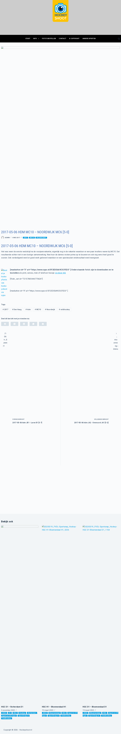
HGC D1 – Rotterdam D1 (12, 707)
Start (27, 38)
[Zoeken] (119, 39)
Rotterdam (32, 713)
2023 (4, 713)
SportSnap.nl (24, 716)
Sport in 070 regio (9, 716)
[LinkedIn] (24, 324)
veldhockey (64, 309)
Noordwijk (50, 309)
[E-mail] (43, 324)
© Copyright (74, 38)
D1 (10, 713)
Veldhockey (41, 237)
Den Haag (17, 309)
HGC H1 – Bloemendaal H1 (54, 707)
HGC (15, 713)
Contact (62, 38)
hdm (28, 309)
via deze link (60, 273)
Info (35, 38)
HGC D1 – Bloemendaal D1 (95, 707)
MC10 (32, 237)
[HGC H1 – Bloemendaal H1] (60, 614)
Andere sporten (89, 38)
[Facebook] (5, 324)
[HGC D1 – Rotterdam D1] (19, 614)
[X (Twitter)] (14, 324)
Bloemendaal (54, 713)
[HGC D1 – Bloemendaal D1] (101, 614)
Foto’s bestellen (49, 38)
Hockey (22, 713)
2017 (25, 237)
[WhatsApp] (33, 324)
